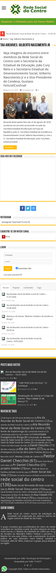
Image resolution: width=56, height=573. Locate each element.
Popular (16, 287)
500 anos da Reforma (25, 418)
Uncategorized (28, 90)
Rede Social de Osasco (23, 475)
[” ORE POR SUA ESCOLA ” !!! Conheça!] (8, 387)
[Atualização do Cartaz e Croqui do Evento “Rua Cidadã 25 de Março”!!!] (8, 399)
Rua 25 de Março (23, 495)
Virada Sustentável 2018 (19, 503)
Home (5, 39)
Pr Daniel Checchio (29, 465)
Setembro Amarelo (25, 500)
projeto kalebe (13, 468)
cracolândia (40, 442)
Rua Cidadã (43, 494)
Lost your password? (13, 275)
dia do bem (31, 449)
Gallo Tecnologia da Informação (35, 558)
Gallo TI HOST (35, 561)
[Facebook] (22, 208)
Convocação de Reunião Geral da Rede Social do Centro (26, 438)
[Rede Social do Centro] (28, 9)
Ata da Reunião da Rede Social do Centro (25, 419)
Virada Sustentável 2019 (42, 503)
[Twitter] (28, 208)
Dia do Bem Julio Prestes (31, 452)
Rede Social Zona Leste (26, 489)
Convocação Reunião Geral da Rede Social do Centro (27, 441)
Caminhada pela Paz (11, 434)
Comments (28, 287)
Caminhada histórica (38, 431)
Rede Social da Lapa (21, 472)
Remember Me (24, 268)
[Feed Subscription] (55, 45)
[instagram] (33, 208)
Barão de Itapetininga (14, 431)
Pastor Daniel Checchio (28, 458)
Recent (6, 287)
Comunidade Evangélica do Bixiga (23, 436)
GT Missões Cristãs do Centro (27, 456)
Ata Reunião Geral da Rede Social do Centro (26, 426)
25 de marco (8, 418)
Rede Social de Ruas (44, 475)
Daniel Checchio (42, 445)
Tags (39, 287)
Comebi (26, 434)
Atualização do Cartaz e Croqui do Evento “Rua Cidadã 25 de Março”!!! (36, 398)
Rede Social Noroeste (24, 485)
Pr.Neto (7, 465)
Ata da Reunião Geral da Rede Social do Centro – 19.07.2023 (26, 373)
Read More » (10, 147)
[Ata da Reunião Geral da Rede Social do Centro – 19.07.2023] (2, 372)
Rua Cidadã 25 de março (16, 497)
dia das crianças (9, 449)
